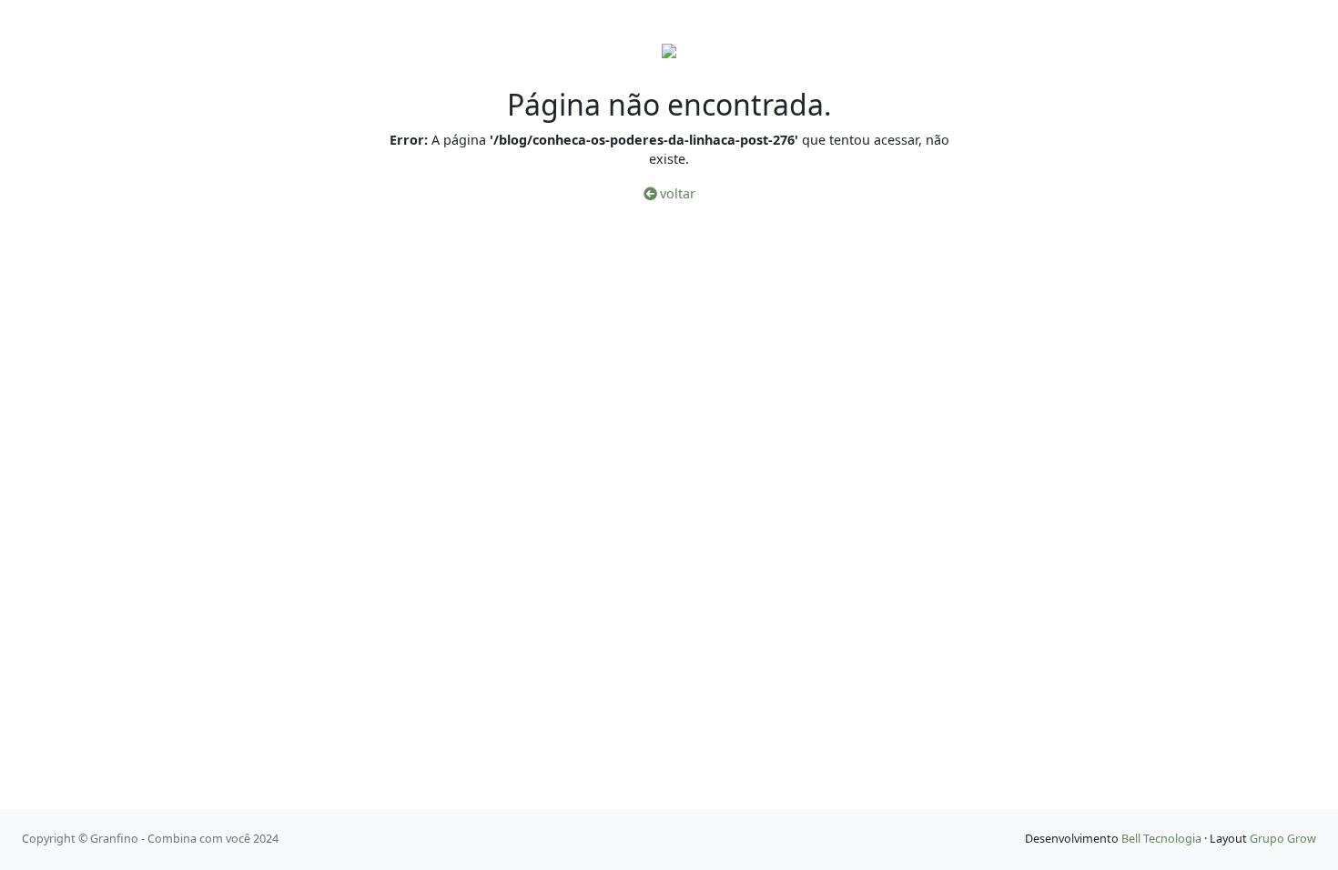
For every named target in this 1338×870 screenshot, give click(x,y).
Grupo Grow (1283, 838)
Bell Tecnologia (1161, 838)
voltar (675, 193)
